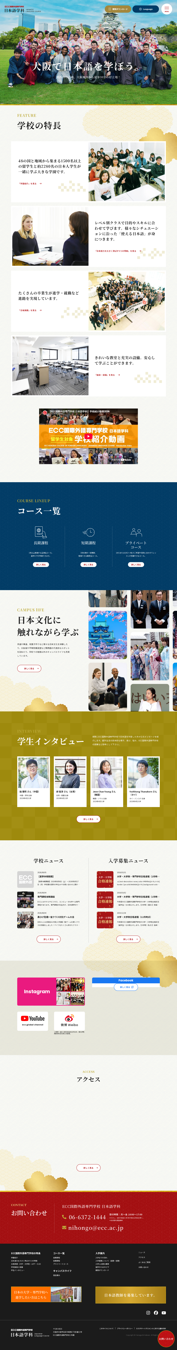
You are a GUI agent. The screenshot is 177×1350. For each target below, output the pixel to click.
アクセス (141, 1257)
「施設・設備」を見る (105, 374)
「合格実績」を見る (27, 310)
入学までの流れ (101, 1257)
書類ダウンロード (102, 1270)
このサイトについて (106, 1328)
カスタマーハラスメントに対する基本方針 (151, 1328)
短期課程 (56, 1261)
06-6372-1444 (87, 1217)
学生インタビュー (18, 1270)
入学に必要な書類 (102, 1264)
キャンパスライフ (62, 1270)
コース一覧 (59, 1253)
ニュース (141, 1252)
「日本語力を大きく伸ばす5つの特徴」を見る (115, 250)
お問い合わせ (143, 1267)
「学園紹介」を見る (27, 183)
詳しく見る (41, 564)
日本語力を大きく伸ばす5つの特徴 (24, 1261)
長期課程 (56, 1257)
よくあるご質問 (144, 1262)
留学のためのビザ (102, 1267)
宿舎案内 (56, 1275)
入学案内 (100, 1253)
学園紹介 (14, 1257)
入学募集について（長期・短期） (108, 1261)
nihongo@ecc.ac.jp (96, 1227)
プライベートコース (60, 1264)
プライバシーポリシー (125, 1328)
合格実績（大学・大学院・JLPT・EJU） (26, 1264)
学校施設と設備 (17, 1267)
